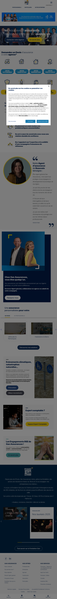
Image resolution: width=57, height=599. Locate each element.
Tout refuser (30, 121)
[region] (28, 105)
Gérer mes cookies (12, 121)
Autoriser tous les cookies (42, 121)
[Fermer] (48, 86)
